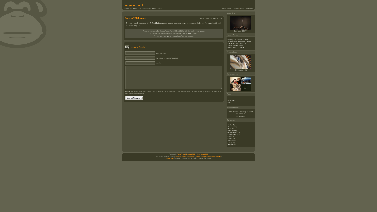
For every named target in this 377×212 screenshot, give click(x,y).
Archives (230, 99)
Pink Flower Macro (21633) (237, 43)
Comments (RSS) (202, 154)
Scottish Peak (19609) (235, 45)
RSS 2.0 (191, 33)
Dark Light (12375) (240, 31)
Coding (230, 125)
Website (230, 144)
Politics (230, 136)
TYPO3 (230, 142)
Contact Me (249, 8)
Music (229, 129)
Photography (232, 134)
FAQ (229, 102)
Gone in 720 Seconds (135, 18)
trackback (177, 36)
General (230, 127)
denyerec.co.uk (134, 5)
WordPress (181, 154)
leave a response (166, 36)
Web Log (236, 8)
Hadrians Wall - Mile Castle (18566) (239, 41)
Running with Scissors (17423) (238, 39)
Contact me (170, 158)
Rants (230, 138)
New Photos (232, 130)
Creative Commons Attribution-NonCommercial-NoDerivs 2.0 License (198, 156)
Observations (199, 31)
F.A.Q (242, 8)
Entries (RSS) (190, 154)
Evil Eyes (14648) (241, 70)
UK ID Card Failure (154, 23)
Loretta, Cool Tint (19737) (236, 47)
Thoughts (231, 140)
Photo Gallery (227, 8)
